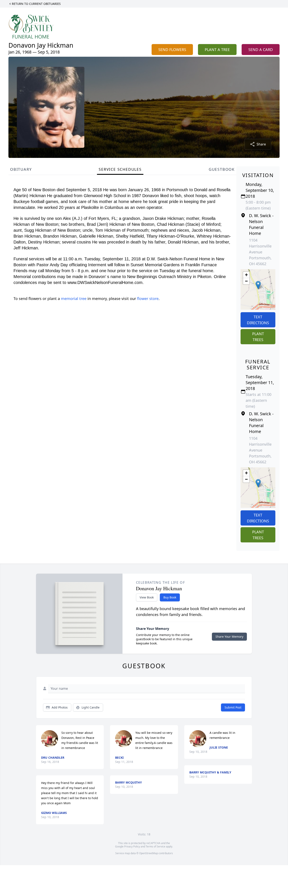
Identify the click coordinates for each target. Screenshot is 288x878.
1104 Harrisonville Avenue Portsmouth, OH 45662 (260, 252)
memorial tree (73, 298)
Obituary (21, 169)
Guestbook (222, 169)
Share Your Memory (229, 637)
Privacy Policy (132, 846)
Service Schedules (120, 169)
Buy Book (169, 597)
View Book (147, 597)
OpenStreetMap (148, 853)
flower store (148, 298)
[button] (258, 285)
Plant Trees (258, 336)
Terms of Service (155, 846)
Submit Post (233, 707)
